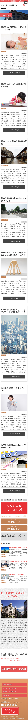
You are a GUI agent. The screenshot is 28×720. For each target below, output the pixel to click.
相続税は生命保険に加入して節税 (18, 547)
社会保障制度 (4, 165)
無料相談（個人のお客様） (10, 691)
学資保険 (3, 51)
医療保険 (3, 412)
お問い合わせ (6, 695)
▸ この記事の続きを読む (14, 72)
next (25, 499)
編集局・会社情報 (7, 684)
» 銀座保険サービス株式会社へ (17, 1)
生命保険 (3, 276)
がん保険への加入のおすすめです (18, 561)
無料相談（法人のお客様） (10, 688)
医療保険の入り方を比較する (17, 574)
